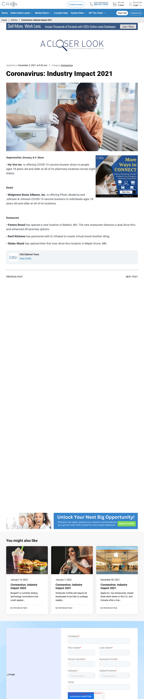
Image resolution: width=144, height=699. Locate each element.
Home (5, 13)
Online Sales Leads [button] (20, 13)
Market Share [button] (42, 13)
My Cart (121, 2)
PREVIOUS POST (14, 277)
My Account (137, 2)
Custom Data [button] (77, 13)
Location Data (61, 13)
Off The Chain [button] (96, 13)
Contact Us (136, 13)
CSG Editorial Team (20, 608)
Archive (14, 20)
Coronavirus (67, 65)
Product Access (76, 4)
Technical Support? (101, 2)
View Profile (25, 258)
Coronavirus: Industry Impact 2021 (69, 586)
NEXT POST (132, 277)
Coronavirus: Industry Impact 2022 (24, 586)
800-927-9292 (101, 4)
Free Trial (122, 13)
